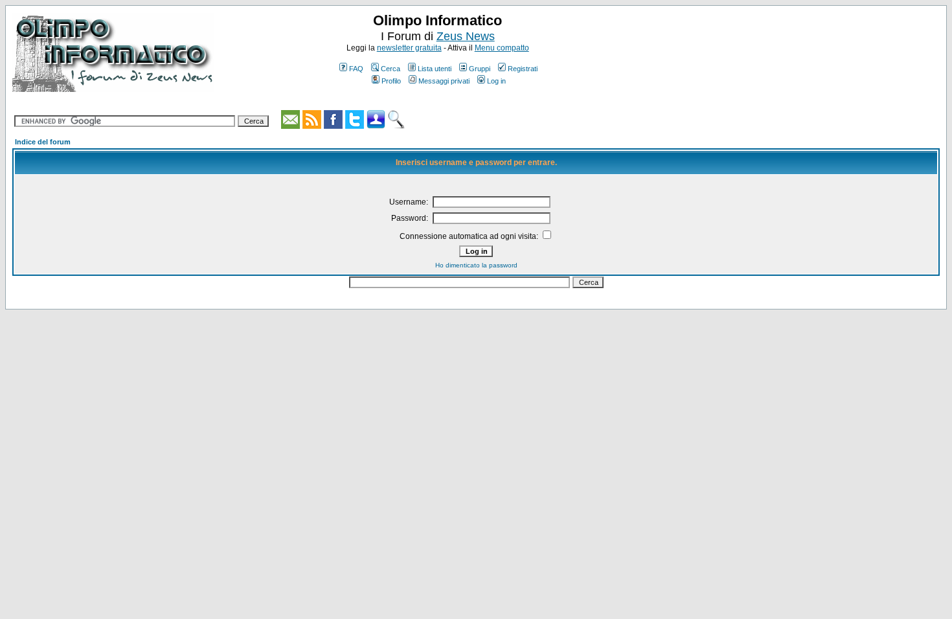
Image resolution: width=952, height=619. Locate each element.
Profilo (391, 81)
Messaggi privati (444, 81)
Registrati (523, 69)
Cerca (390, 69)
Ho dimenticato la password (476, 265)
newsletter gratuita (409, 47)
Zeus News (465, 36)
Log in (496, 81)
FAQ (356, 69)
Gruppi (479, 69)
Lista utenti (434, 69)
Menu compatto (502, 47)
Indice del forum (43, 142)
